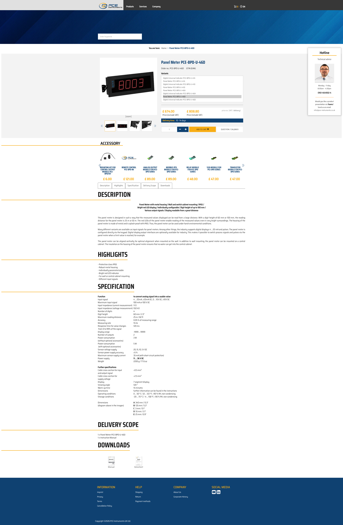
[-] (180, 129)
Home (164, 48)
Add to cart (201, 129)
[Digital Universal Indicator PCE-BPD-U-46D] (202, 99)
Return (138, 496)
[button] (102, 126)
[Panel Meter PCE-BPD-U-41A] (202, 81)
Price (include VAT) (194, 115)
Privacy (100, 496)
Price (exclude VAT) (171, 115)
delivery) (237, 110)
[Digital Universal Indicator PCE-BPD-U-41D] (202, 84)
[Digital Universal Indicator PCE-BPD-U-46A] (202, 93)
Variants (164, 73)
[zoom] (128, 116)
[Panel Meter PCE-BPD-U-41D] (202, 87)
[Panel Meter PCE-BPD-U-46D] (202, 96)
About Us (177, 492)
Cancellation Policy (104, 505)
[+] (186, 129)
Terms (99, 501)
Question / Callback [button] (229, 129)
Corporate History (181, 496)
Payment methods (142, 501)
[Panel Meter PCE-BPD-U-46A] (202, 90)
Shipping (139, 492)
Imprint (100, 492)
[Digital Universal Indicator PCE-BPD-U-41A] (202, 78)
